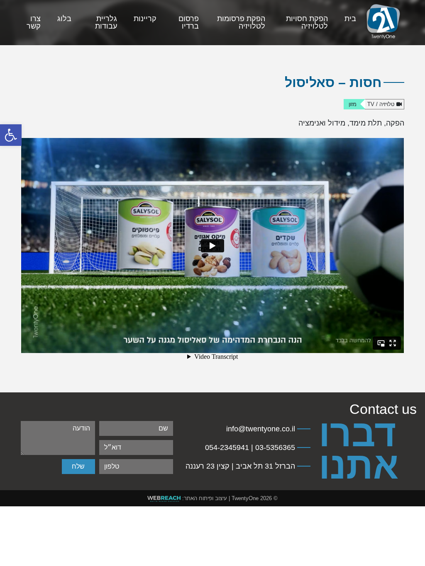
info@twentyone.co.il (260, 429)
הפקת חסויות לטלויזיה (307, 22)
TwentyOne (245, 498)
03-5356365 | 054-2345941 (250, 447)
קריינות (145, 19)
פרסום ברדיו (188, 22)
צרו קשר (34, 22)
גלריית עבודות (106, 22)
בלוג (64, 19)
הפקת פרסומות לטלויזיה (241, 22)
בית (350, 19)
